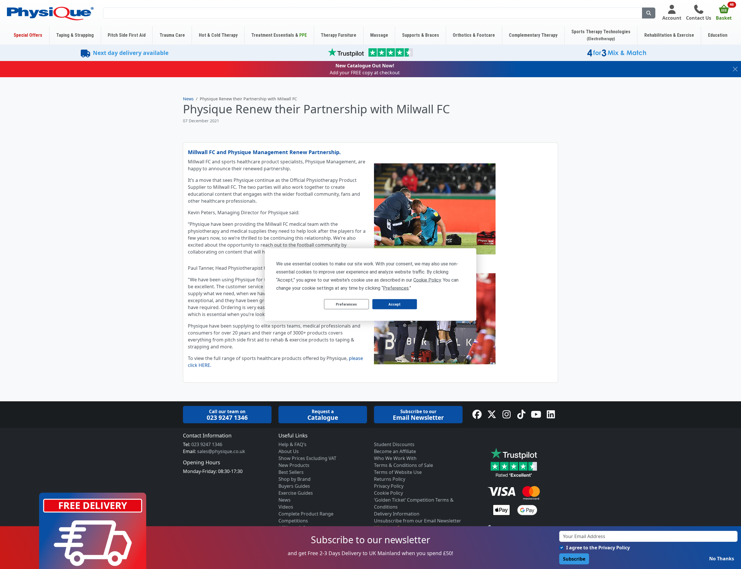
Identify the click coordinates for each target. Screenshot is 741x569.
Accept (394, 304)
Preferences (346, 304)
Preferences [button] (396, 288)
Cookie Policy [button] (427, 280)
